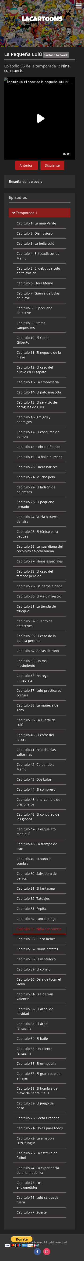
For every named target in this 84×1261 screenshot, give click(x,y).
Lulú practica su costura (39, 692)
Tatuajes (33, 898)
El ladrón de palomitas (36, 489)
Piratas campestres (31, 325)
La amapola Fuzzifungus (35, 1140)
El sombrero (36, 789)
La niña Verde (36, 223)
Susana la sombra (34, 861)
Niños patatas (37, 949)
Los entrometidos (29, 1185)
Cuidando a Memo (35, 766)
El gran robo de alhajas (38, 1075)
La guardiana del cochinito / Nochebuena (40, 548)
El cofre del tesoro (35, 737)
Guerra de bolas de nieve (38, 295)
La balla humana (40, 457)
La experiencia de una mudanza (38, 1170)
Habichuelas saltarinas (36, 752)
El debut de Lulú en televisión (38, 270)
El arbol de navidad (35, 1011)
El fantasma (36, 888)
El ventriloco (36, 959)
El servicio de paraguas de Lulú (37, 404)
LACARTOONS (42, 20)
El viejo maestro (39, 596)
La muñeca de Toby (37, 707)
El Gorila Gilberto (33, 340)
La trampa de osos (37, 846)
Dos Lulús (34, 779)
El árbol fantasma (32, 1026)
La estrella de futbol (37, 1155)
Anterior (26, 165)
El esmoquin (36, 1063)
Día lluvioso (34, 233)
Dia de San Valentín (35, 996)
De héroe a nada (39, 586)
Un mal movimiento (32, 663)
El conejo (33, 969)
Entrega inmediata (33, 678)
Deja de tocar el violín (39, 981)
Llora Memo (35, 283)
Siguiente (52, 165)
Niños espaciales (40, 561)
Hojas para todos (40, 1128)
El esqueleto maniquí (36, 831)
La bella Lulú (35, 243)
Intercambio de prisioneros (38, 801)
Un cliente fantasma (34, 1051)
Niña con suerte (39, 929)
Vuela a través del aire (37, 519)
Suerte (32, 1212)
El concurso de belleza (38, 434)
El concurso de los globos (38, 816)
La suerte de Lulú (36, 722)
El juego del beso (36, 1105)
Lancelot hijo (36, 918)
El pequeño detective (34, 310)
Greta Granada (38, 1118)
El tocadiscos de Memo (38, 255)
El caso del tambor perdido (35, 573)
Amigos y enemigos (33, 419)
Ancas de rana (38, 650)
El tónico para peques (37, 533)
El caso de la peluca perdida (36, 638)
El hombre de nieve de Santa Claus (37, 1090)
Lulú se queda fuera (38, 1199)
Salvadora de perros (37, 875)
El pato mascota (39, 392)
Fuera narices (37, 467)
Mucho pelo (36, 477)
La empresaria (38, 382)
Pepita (31, 908)
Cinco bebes (36, 939)
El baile (32, 1038)
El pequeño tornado (35, 504)
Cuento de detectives (34, 623)
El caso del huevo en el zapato (35, 369)
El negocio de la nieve (39, 354)
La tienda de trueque (36, 608)
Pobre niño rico (38, 446)
